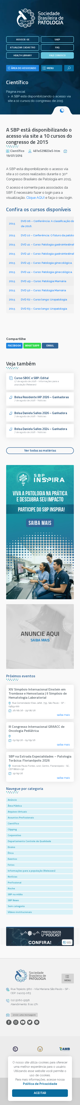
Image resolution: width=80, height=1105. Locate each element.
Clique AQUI (35, 198)
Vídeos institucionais (20, 912)
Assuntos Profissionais (21, 817)
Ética (11, 853)
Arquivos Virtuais (17, 812)
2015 (12, 223)
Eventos (12, 859)
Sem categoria (16, 906)
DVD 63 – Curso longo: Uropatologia (44, 308)
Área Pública (15, 806)
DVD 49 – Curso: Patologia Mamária (43, 281)
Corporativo (14, 835)
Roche (11, 888)
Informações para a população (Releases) (31, 871)
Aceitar (40, 1093)
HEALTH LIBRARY (23, 55)
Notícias (12, 877)
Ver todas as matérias (40, 450)
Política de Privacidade (40, 1083)
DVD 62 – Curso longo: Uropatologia (44, 299)
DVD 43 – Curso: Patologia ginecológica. (46, 262)
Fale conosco (57, 55)
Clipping (12, 829)
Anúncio (12, 800)
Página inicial (15, 91)
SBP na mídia (15, 894)
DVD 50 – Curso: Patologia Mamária (43, 290)
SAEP (57, 39)
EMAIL (50, 345)
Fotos (11, 865)
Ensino (11, 847)
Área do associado (23, 68)
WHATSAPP (32, 345)
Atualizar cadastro (22, 47)
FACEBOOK (14, 345)
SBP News (13, 900)
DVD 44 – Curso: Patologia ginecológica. (47, 272)
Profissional (14, 882)
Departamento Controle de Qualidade (29, 841)
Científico (17, 82)
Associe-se (22, 39)
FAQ (57, 47)
